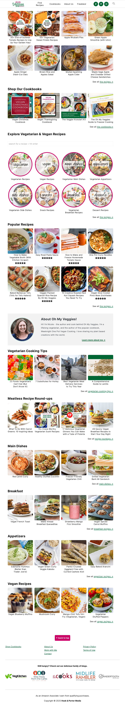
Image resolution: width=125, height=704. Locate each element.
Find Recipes (40, 4)
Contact (48, 654)
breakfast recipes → (103, 529)
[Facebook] (96, 4)
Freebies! (81, 4)
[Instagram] (106, 4)
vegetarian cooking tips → (100, 391)
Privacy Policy (89, 646)
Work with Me (50, 650)
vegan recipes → (105, 621)
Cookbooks (55, 4)
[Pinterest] (101, 4)
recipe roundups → (104, 439)
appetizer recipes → (103, 576)
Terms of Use (89, 650)
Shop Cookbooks (13, 646)
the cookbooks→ (105, 127)
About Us (68, 4)
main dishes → (106, 484)
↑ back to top (62, 638)
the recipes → (106, 82)
